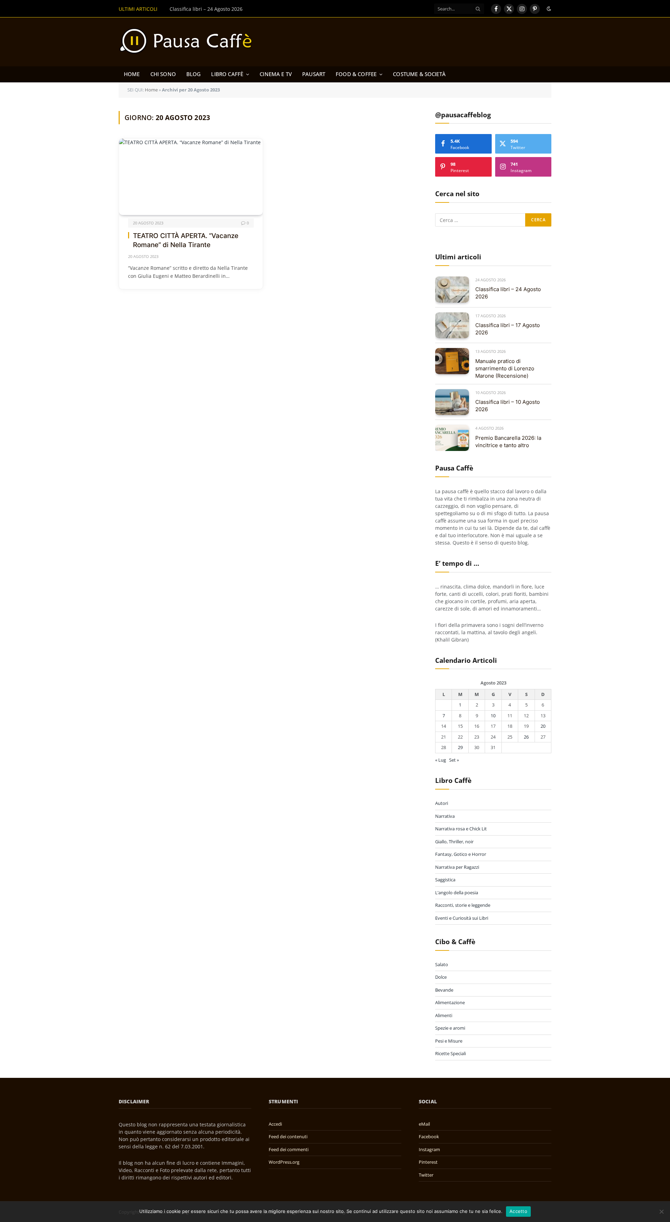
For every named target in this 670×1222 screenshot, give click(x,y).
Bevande (444, 990)
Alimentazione (450, 1002)
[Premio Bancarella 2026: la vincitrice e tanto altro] (452, 438)
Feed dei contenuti (288, 1136)
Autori (441, 803)
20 (543, 726)
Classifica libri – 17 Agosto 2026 (507, 329)
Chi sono (163, 74)
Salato (441, 964)
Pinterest (428, 1162)
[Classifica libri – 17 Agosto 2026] (452, 325)
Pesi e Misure (448, 1041)
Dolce (441, 977)
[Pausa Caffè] (189, 42)
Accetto (518, 1211)
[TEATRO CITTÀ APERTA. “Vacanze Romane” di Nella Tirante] (191, 177)
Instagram (429, 1149)
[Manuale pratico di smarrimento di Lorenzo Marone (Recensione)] (452, 361)
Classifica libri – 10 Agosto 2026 (507, 406)
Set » (454, 760)
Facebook (429, 1136)
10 (493, 715)
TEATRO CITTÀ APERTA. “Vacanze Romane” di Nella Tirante (185, 240)
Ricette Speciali (450, 1053)
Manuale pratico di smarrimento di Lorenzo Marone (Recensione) (504, 368)
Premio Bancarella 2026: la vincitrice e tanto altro (508, 442)
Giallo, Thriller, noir (454, 841)
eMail (424, 1124)
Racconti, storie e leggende (462, 905)
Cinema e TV (276, 74)
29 (460, 747)
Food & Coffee (356, 74)
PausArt (313, 74)
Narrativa (445, 816)
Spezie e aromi (450, 1028)
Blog (193, 74)
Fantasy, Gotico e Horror (460, 854)
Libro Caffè (227, 74)
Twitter (426, 1175)
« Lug (440, 760)
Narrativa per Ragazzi (457, 867)
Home (132, 74)
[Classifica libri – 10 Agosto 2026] (452, 402)
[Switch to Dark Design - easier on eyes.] (548, 8)
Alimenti (443, 1015)
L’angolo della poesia (456, 892)
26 (526, 737)
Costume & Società (419, 74)
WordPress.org (284, 1162)
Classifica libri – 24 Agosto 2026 (206, 9)
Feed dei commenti (288, 1149)
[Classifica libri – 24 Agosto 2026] (452, 289)
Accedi (275, 1124)
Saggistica (445, 879)
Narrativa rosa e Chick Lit (461, 828)
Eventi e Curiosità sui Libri (461, 918)
